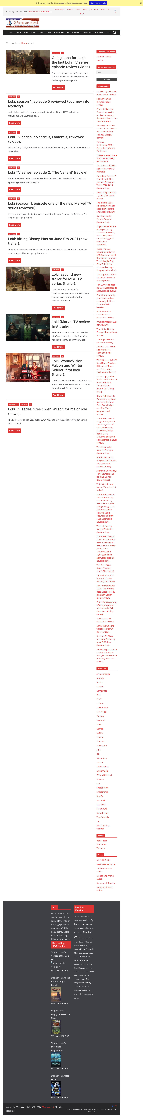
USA (57, 970)
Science (102, 9)
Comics (33, 33)
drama (83, 938)
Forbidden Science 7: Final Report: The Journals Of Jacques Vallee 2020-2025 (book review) (106, 182)
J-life (90, 9)
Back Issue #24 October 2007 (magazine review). (105, 314)
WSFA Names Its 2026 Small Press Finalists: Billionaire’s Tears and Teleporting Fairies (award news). (107, 366)
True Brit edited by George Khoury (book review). (107, 332)
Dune (90, 938)
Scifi (108, 9)
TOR (89, 990)
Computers (69, 9)
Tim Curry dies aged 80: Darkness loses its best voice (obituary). (107, 287)
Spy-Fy (82, 14)
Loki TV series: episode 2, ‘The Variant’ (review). (48, 172)
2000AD (76, 917)
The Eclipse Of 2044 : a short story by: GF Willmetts (106, 168)
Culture (77, 9)
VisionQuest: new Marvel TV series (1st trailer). (106, 487)
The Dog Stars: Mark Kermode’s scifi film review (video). (106, 277)
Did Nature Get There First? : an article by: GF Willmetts (107, 158)
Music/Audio (87, 33)
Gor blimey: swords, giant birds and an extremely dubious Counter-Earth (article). (106, 301)
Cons (26, 33)
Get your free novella (98, 3)
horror (76, 946)
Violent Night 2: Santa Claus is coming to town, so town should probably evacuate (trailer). (107, 655)
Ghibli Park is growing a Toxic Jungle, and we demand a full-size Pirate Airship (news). (107, 608)
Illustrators (83, 946)
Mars (76, 953)
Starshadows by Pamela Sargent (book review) (104, 219)
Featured (101, 720)
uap (76, 994)
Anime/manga (59, 9)
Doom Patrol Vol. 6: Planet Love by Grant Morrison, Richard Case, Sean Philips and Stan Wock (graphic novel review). (106, 405)
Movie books (103, 766)
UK (52, 970)
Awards (10, 33)
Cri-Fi (99, 699)
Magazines (76, 33)
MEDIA (100, 762)
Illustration (59, 33)
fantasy (76, 942)
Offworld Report (13, 404)
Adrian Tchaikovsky (79, 920)
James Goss (77, 949)
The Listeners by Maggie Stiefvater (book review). (105, 529)
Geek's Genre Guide (106, 864)
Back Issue (79, 924)
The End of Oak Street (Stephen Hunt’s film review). (105, 568)
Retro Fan (77, 964)
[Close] (141, 3)
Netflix (88, 957)
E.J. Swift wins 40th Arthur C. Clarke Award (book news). (106, 578)
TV (108, 33)
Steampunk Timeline (106, 883)
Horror (96, 9)
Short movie (102, 792)
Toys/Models (100, 33)
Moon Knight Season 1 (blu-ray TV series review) (106, 195)
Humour (100, 741)
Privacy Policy (91, 1111)
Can (67, 970)
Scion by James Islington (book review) (104, 101)
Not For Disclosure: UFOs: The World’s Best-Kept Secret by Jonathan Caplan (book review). (106, 591)
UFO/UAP (86, 994)
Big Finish (76, 928)
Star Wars (101, 804)
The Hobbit (82, 979)
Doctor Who (102, 707)
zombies (76, 998)
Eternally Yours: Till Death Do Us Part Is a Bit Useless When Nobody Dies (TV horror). (107, 131)
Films (41, 33)
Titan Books (84, 990)
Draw (87, 938)
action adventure (85, 916)
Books (18, 33)
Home (24, 43)
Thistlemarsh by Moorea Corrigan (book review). (105, 450)
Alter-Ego (89, 920)
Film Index (101, 844)
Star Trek (101, 800)
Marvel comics (83, 953)
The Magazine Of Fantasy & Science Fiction (83, 983)
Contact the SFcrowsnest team (108, 1109)
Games (48, 33)
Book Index (102, 840)
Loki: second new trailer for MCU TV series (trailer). (67, 279)
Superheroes (56, 53)
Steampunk (102, 808)
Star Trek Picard (86, 972)
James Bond (90, 945)
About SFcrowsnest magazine (75, 1109)
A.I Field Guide (103, 860)
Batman (88, 924)
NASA (83, 956)
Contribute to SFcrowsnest (91, 1109)
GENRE (100, 733)
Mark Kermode (87, 949)
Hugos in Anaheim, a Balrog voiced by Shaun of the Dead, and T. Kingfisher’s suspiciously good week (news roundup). (106, 235)
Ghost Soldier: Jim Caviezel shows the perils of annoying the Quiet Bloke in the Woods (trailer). (107, 115)
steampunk (82, 975)
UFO (80, 994)
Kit (68, 33)
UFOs (91, 994)
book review (84, 928)
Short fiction (102, 787)
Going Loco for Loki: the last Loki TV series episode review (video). (71, 62)
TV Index (101, 848)
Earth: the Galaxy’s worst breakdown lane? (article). (105, 628)
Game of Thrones (85, 942)
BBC (91, 924)
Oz (62, 970)
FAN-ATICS (102, 712)
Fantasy (84, 9)
